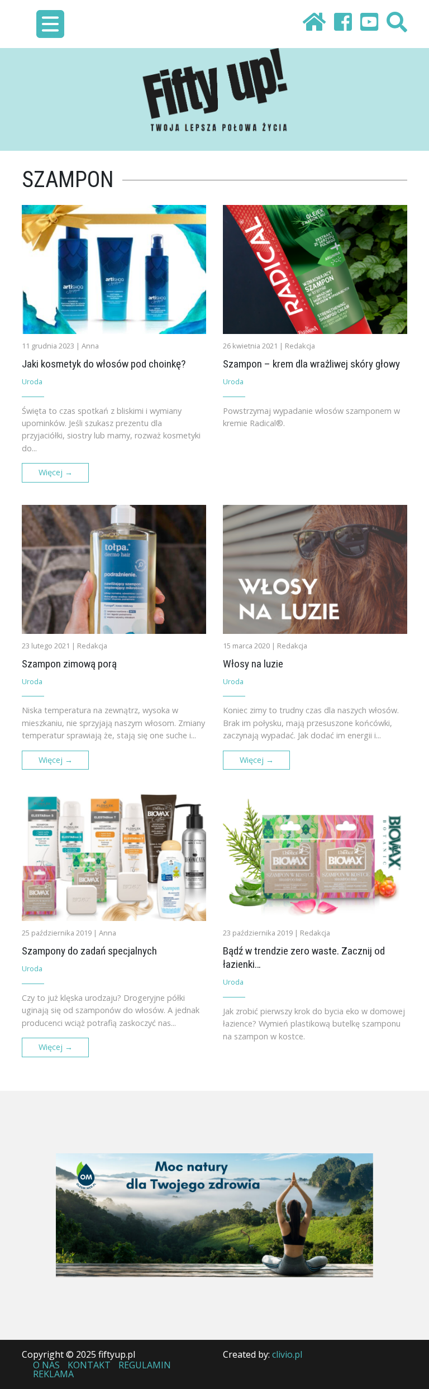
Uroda (32, 381)
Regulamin (144, 1365)
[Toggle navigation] (50, 24)
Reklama (53, 1373)
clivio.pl (287, 1354)
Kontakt (89, 1365)
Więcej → (56, 472)
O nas (46, 1365)
